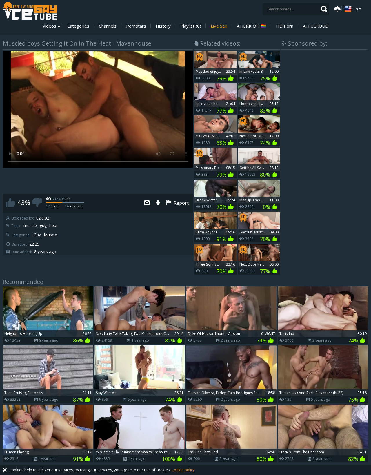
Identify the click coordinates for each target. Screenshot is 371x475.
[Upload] (336, 8)
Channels (108, 26)
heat (53, 226)
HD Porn (284, 26)
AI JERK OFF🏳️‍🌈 (251, 26)
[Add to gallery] (158, 203)
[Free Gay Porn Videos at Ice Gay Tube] (30, 10)
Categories (78, 26)
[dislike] (37, 202)
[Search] (324, 9)
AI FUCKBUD (315, 26)
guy (43, 226)
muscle (30, 226)
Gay (37, 235)
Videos (49, 26)
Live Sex (219, 26)
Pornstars (136, 26)
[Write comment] (147, 203)
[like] (10, 202)
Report (180, 203)
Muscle (50, 235)
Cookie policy (183, 469)
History (163, 26)
